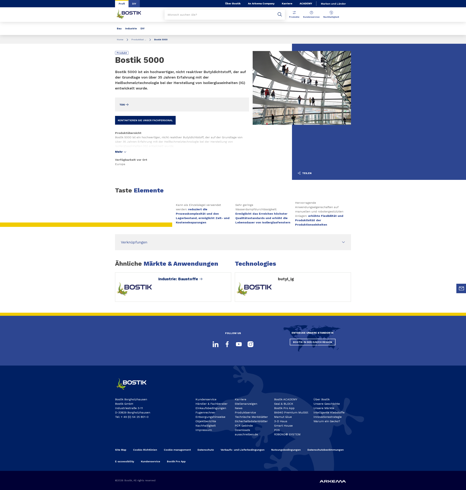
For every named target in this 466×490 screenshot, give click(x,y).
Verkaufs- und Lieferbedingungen (242, 449)
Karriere (287, 3)
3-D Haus (280, 421)
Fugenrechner (205, 412)
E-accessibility (124, 461)
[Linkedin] (215, 344)
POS (277, 430)
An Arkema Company (261, 3)
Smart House (283, 425)
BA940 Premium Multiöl (291, 412)
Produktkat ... (138, 39)
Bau (119, 28)
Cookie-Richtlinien (145, 449)
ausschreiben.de (246, 434)
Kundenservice (311, 17)
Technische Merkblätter (251, 417)
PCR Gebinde (244, 425)
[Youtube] (239, 344)
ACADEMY (306, 3)
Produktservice (245, 412)
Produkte (294, 17)
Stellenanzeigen (246, 403)
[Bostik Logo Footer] (134, 391)
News (238, 408)
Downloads (242, 430)
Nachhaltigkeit (331, 17)
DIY (134, 3)
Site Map (120, 449)
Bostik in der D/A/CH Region (312, 342)
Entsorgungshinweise (210, 417)
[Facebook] (227, 344)
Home (120, 39)
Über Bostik (233, 3)
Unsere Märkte (323, 408)
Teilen (306, 173)
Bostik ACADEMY (285, 399)
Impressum (204, 430)
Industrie (131, 28)
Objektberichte (206, 421)
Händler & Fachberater (212, 403)
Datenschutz (206, 449)
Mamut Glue (283, 417)
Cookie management (177, 449)
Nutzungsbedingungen (286, 449)
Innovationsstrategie (327, 417)
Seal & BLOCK (283, 403)
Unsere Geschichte (326, 403)
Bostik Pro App (284, 408)
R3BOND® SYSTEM (287, 434)
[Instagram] (250, 344)
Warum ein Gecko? (326, 421)
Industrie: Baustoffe (178, 279)
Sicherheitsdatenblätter (251, 421)
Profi (122, 3)
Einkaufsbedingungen (211, 408)
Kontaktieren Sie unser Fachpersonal (145, 120)
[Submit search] (280, 14)
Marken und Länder (333, 3)
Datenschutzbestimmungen (325, 449)
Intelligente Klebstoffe (329, 412)
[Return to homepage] (131, 14)
